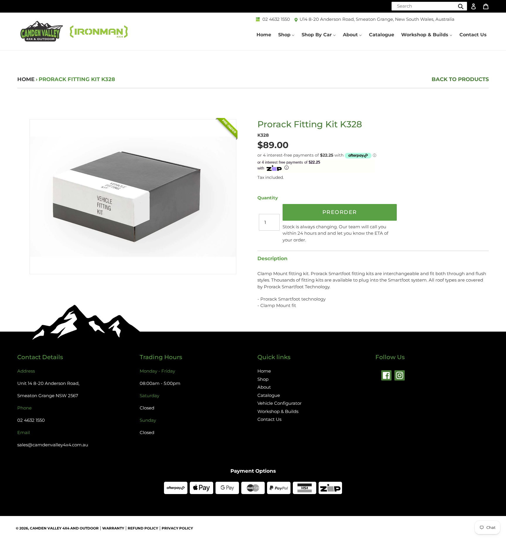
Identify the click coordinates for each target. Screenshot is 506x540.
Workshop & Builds (277, 411)
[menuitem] (264, 34)
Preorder (339, 212)
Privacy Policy (177, 528)
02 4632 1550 (276, 19)
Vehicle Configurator (279, 403)
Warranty (113, 528)
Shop (263, 379)
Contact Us (269, 419)
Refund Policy (143, 528)
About (264, 387)
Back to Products (460, 79)
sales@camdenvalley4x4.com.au (52, 445)
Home (26, 79)
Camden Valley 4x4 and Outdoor (64, 528)
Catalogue (268, 395)
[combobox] (429, 6)
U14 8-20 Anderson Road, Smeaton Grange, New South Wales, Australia (377, 19)
